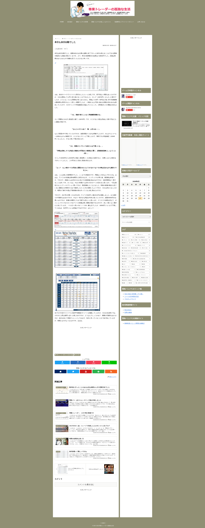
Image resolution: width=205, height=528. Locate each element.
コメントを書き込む (86, 484)
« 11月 (123, 205)
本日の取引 (77, 354)
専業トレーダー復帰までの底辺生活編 (64, 354)
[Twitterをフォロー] (73, 371)
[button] (149, 222)
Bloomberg (127, 310)
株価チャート (125, 164)
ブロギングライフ (130, 299)
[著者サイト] (61, 371)
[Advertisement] (102, 28)
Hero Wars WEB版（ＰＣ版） (134, 294)
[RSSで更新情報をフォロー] (111, 371)
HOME (103, 523)
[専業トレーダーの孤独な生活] (55, 63)
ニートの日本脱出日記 (131, 296)
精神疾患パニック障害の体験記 (134, 323)
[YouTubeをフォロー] (86, 371)
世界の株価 (128, 312)
